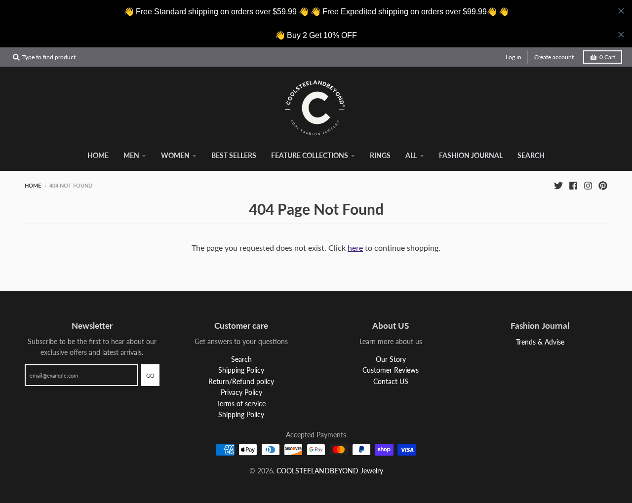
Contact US (390, 381)
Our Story (391, 359)
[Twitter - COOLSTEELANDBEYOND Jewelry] (558, 185)
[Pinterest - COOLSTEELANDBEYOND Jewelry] (602, 185)
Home (33, 185)
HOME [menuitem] (98, 155)
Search (241, 359)
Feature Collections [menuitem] (309, 155)
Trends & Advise (540, 342)
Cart (607, 57)
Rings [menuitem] (380, 155)
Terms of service (241, 403)
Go (150, 375)
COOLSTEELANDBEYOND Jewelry (329, 470)
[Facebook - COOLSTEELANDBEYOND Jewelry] (573, 185)
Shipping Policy (241, 370)
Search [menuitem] (531, 155)
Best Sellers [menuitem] (233, 155)
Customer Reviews (390, 370)
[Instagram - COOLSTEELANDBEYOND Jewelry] (588, 185)
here (355, 247)
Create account (554, 57)
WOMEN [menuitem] (175, 155)
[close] (621, 11)
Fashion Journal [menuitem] (471, 155)
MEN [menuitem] (131, 155)
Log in (513, 57)
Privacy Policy (241, 392)
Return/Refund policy (241, 381)
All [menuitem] (411, 155)
